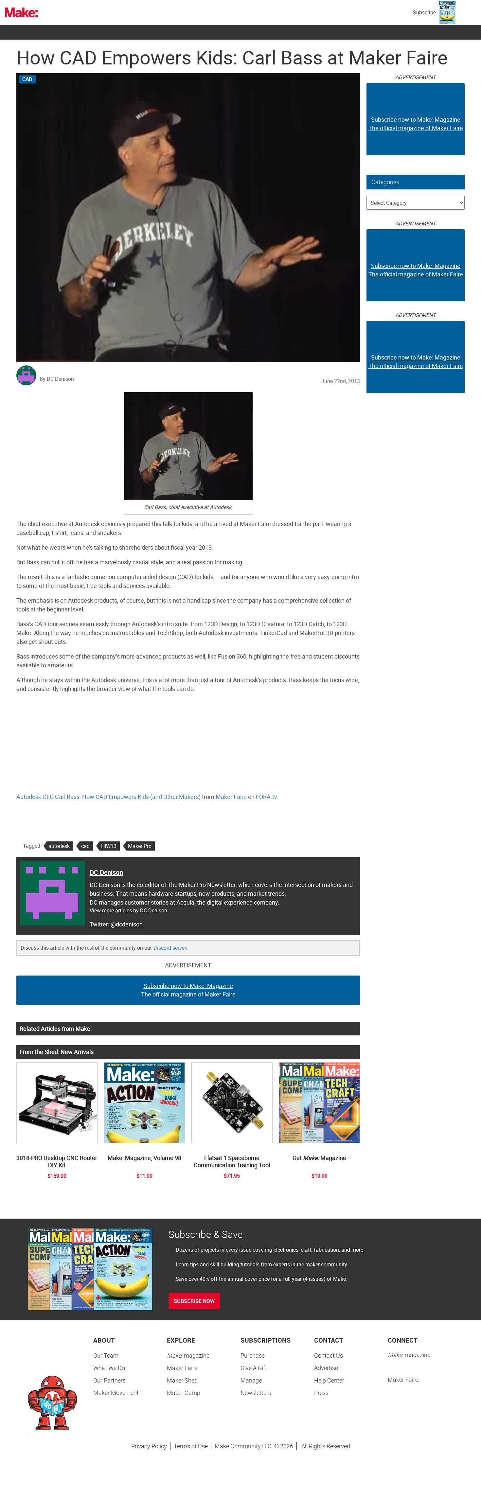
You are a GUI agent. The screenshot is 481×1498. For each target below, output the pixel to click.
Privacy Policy (149, 1446)
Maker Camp (183, 1393)
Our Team (105, 1355)
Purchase (252, 1355)
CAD (27, 79)
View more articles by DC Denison (128, 910)
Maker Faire (231, 797)
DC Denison (106, 872)
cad (85, 846)
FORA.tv (266, 797)
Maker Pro (139, 846)
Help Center (329, 1380)
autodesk (59, 846)
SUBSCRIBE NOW (194, 1301)
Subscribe (424, 12)
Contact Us (328, 1355)
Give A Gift (253, 1368)
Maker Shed (182, 1380)
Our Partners (109, 1380)
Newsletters (255, 1393)
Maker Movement (116, 1393)
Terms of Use (191, 1446)
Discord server (169, 947)
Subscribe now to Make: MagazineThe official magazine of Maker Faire (188, 990)
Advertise (326, 1368)
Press (321, 1393)
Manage (251, 1380)
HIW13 (108, 846)
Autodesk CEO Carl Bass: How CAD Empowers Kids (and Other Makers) (108, 797)
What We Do (109, 1368)
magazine (188, 1355)
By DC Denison (57, 378)
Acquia (185, 902)
